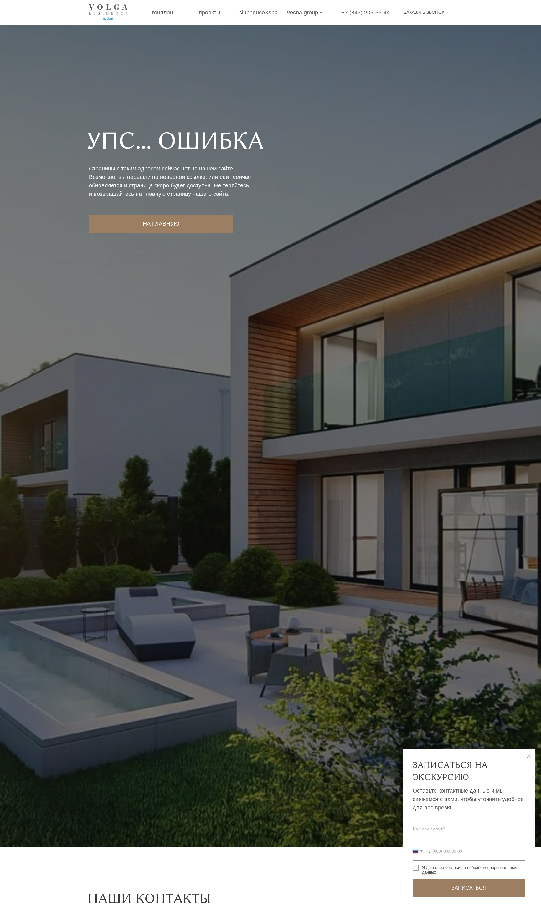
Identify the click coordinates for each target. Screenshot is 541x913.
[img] (108, 12)
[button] (424, 12)
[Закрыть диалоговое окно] (529, 755)
